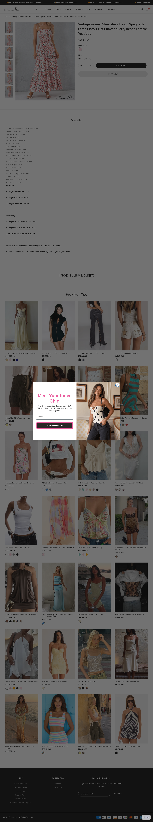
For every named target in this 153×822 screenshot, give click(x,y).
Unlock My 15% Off (55, 425)
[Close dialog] (117, 385)
